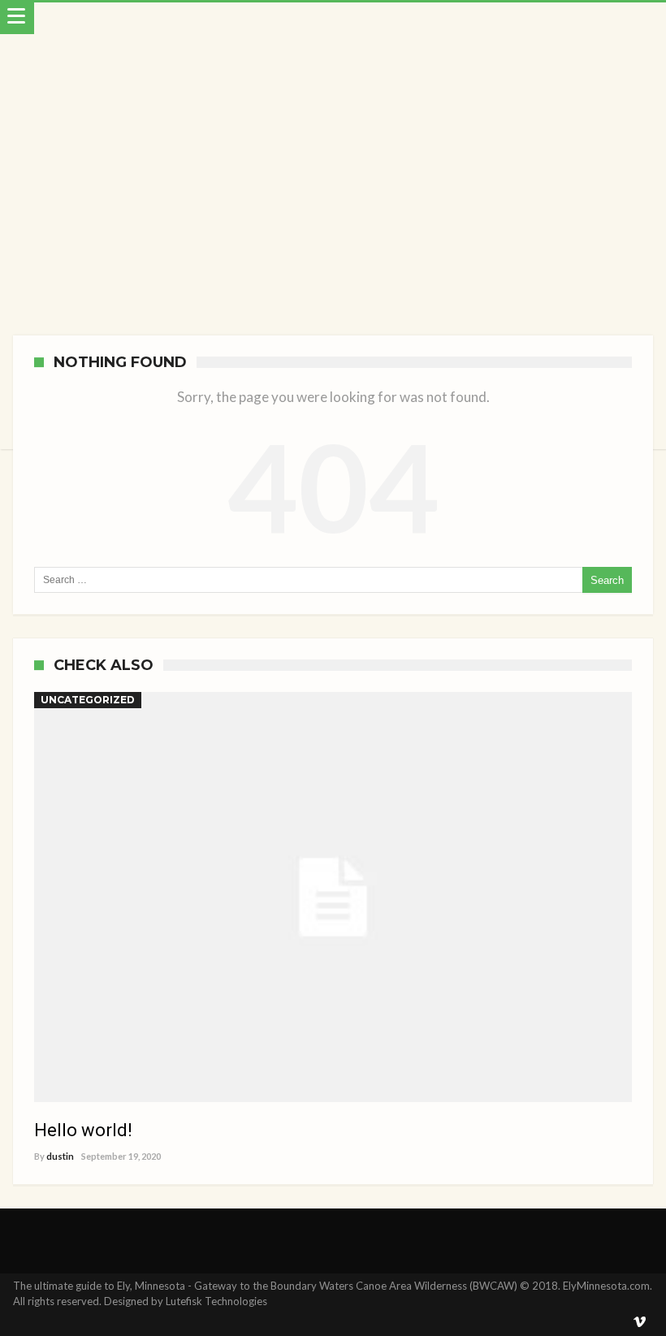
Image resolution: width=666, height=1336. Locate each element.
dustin (60, 1156)
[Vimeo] (640, 1322)
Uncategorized (88, 700)
